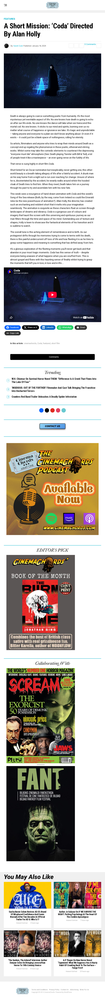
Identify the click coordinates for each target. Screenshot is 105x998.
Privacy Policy (54, 990)
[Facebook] (41, 410)
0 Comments (90, 44)
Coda (39, 343)
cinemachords (30, 343)
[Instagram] (58, 410)
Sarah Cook (18, 46)
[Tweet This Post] (76, 45)
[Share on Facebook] (71, 45)
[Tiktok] (63, 410)
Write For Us (84, 990)
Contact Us (65, 990)
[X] (47, 410)
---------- (41, 764)
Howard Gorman (22, 923)
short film (55, 343)
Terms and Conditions (40, 990)
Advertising (74, 990)
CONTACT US (52, 426)
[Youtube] (52, 410)
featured (46, 343)
